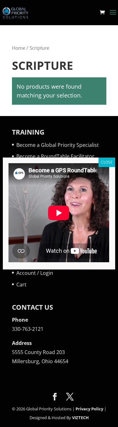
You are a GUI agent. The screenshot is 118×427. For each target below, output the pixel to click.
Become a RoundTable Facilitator (55, 156)
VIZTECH (80, 417)
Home (18, 48)
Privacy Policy (89, 409)
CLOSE (107, 162)
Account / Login (34, 272)
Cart (21, 284)
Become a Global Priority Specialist (57, 144)
